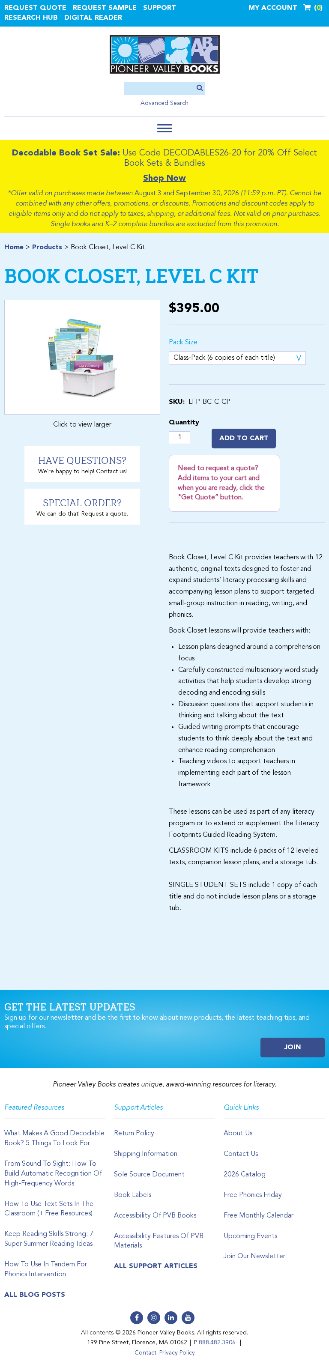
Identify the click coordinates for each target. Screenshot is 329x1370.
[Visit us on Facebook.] (136, 1317)
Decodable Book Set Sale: (66, 153)
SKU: (177, 402)
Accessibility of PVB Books (155, 1215)
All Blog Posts (34, 1295)
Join (292, 1047)
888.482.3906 (217, 1343)
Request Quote (35, 8)
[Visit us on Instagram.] (153, 1317)
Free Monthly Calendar (258, 1215)
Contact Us (241, 1154)
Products (47, 247)
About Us (238, 1133)
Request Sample (105, 8)
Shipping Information (145, 1154)
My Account (272, 8)
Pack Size (183, 342)
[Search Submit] (200, 88)
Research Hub (31, 18)
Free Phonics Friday (253, 1195)
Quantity (184, 422)
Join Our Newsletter (254, 1256)
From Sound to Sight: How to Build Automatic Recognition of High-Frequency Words (53, 1174)
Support (159, 8)
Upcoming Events (250, 1236)
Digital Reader (93, 18)
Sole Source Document (149, 1174)
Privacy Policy (177, 1353)
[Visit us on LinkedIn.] (170, 1317)
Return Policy (134, 1133)
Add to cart (244, 438)
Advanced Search (164, 103)
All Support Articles (155, 1266)
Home (14, 247)
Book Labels (132, 1195)
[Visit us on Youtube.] (188, 1317)
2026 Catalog (245, 1174)
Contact (145, 1353)
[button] (164, 128)
